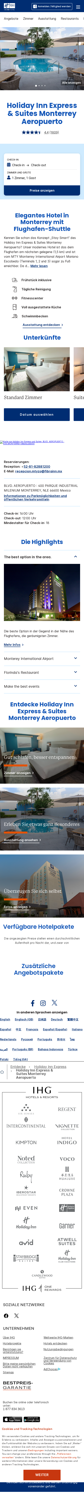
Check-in (13, 159)
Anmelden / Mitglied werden (54, 6)
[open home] (3, 1072)
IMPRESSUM (11, 1357)
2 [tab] (39, 86)
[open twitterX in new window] (52, 1003)
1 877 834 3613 (14, 1409)
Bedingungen (36, 1450)
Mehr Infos (12, 645)
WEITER (42, 1475)
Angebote (11, 19)
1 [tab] (36, 86)
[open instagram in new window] (41, 1003)
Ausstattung (47, 19)
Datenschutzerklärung (64, 1457)
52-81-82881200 (37, 466)
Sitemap (8, 1372)
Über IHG (9, 1337)
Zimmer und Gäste (19, 172)
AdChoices (51, 1369)
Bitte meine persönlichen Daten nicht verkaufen (19, 1365)
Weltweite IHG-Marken (58, 1337)
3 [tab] (42, 86)
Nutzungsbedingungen (58, 1349)
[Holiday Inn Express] (9, 6)
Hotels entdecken (55, 1343)
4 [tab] (45, 86)
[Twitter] (16, 1316)
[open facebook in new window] (31, 1003)
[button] (78, 6)
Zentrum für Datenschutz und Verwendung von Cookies (60, 1360)
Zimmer (28, 19)
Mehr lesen (39, 266)
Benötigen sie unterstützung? (13, 1351)
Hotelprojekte (12, 1343)
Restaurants (70, 19)
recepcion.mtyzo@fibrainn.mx (38, 471)
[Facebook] (7, 1316)
